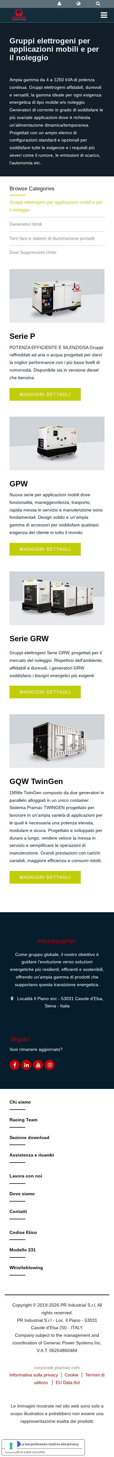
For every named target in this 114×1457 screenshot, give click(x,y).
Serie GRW (29, 638)
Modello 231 (23, 1249)
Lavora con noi (26, 1175)
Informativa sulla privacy (34, 1374)
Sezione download (29, 1137)
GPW (19, 483)
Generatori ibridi (26, 224)
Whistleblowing (26, 1267)
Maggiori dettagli (45, 394)
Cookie (72, 1374)
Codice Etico (23, 1232)
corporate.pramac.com (57, 1367)
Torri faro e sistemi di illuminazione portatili (52, 238)
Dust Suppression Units (33, 252)
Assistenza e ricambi (32, 1154)
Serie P (22, 336)
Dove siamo (22, 1193)
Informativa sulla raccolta (25, 1452)
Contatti (18, 1211)
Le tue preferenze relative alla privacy (49, 1444)
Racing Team (23, 1119)
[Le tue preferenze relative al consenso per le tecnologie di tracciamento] (11, 1446)
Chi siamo (20, 1101)
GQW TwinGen (36, 781)
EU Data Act (68, 1382)
